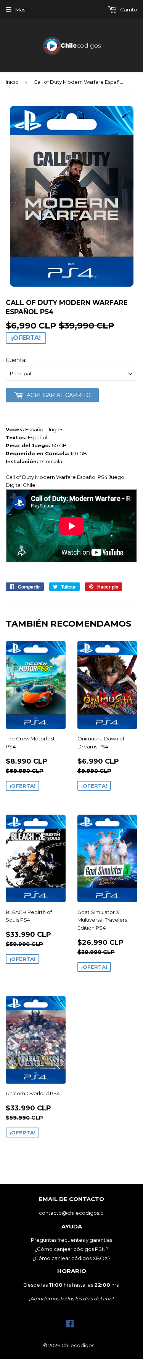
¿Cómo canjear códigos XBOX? (71, 1258)
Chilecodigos (77, 1345)
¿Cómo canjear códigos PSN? (71, 1249)
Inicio (12, 82)
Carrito (128, 9)
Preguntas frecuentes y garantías (71, 1240)
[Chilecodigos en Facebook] (70, 1325)
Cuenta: (16, 360)
